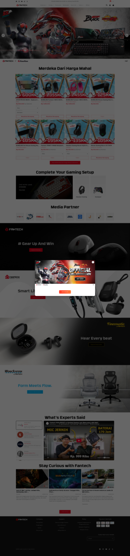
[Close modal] (93, 262)
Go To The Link (65, 291)
